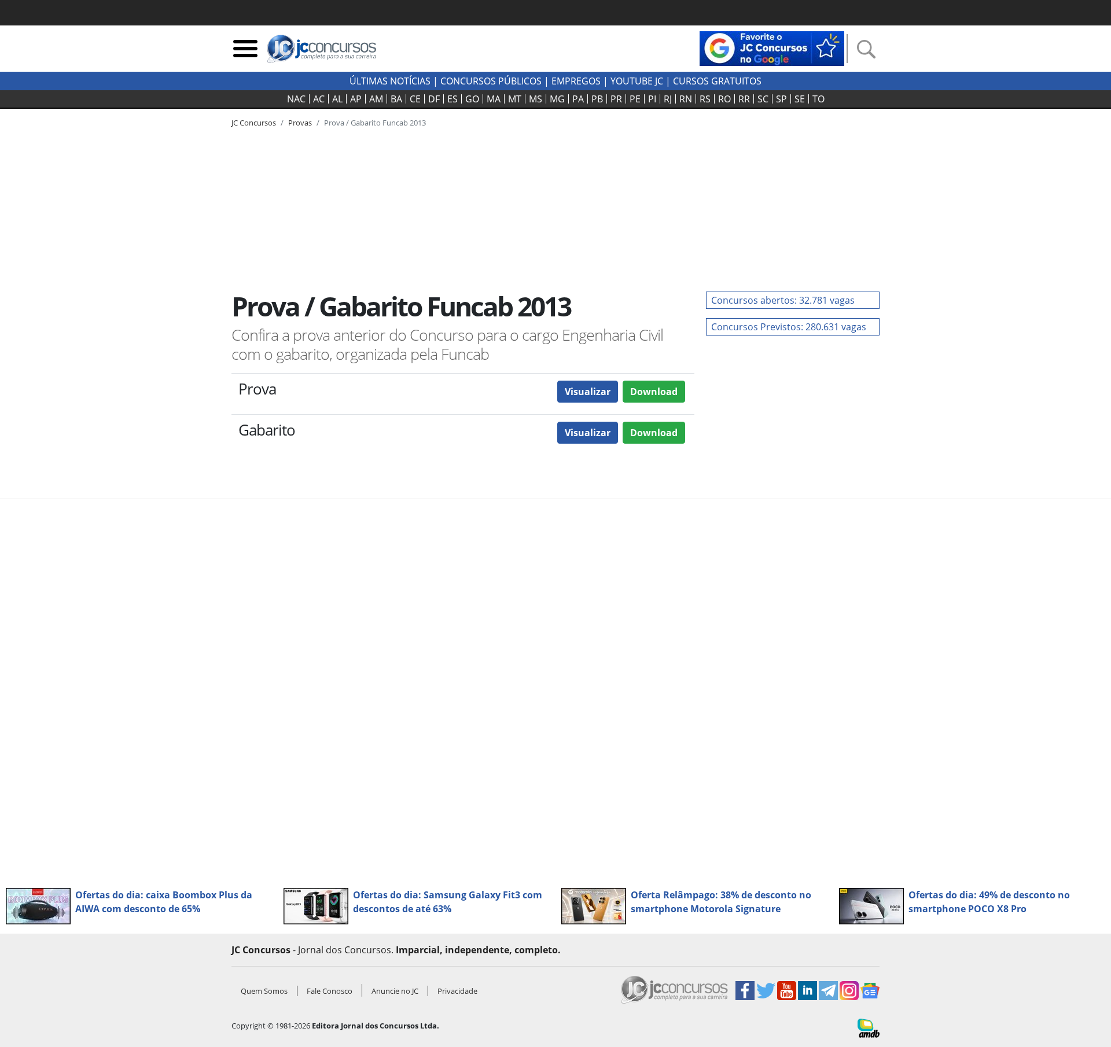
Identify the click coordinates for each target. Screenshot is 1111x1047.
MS (535, 99)
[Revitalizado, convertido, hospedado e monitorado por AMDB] (869, 1027)
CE (415, 99)
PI (652, 99)
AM (376, 99)
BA (396, 99)
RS (705, 99)
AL (337, 99)
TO (818, 99)
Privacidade (457, 991)
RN (685, 99)
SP (781, 99)
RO (724, 99)
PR (616, 99)
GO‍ (472, 99)
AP (356, 99)
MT (514, 99)
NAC (296, 99)
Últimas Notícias (390, 81)
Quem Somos (264, 991)
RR (744, 99)
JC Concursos (253, 122)
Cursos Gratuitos (717, 81)
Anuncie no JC (394, 991)
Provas (300, 122)
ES (452, 99)
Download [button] (654, 391)
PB (597, 99)
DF (434, 99)
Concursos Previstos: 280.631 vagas (788, 326)
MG (557, 99)
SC (762, 99)
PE (635, 99)
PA (578, 99)
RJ (668, 99)
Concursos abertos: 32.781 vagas (783, 300)
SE (799, 99)
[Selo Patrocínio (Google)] (772, 47)
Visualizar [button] (587, 391)
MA (494, 99)
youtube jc (636, 81)
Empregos (576, 81)
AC (319, 99)
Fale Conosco (329, 991)
